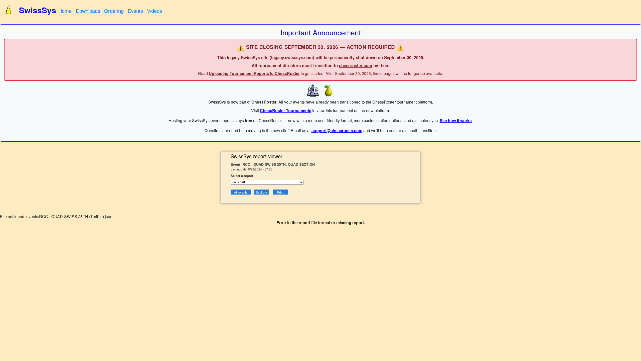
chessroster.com (355, 65)
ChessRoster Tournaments (285, 110)
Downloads (88, 11)
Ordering (114, 11)
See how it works (456, 120)
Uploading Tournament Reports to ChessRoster (254, 73)
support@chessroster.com (336, 130)
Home (65, 11)
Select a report (242, 175)
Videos (154, 11)
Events (135, 11)
